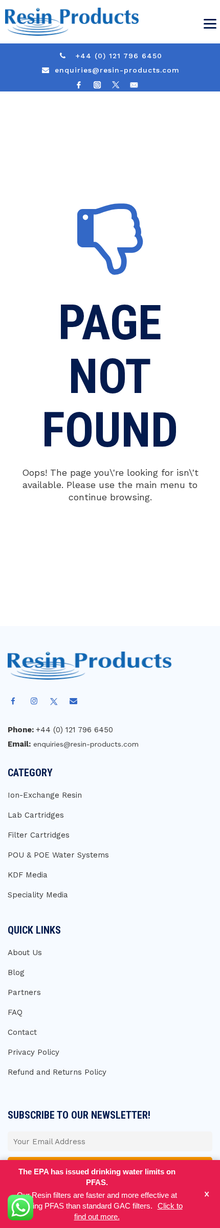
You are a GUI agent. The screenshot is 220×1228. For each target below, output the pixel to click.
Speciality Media (38, 894)
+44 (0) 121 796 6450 (118, 56)
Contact (22, 1032)
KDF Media (28, 874)
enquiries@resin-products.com (117, 70)
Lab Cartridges (36, 815)
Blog (16, 972)
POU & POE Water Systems (58, 855)
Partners (24, 992)
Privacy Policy (33, 1052)
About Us (25, 952)
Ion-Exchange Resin (45, 795)
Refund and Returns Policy (57, 1072)
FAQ (15, 1012)
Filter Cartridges (39, 835)
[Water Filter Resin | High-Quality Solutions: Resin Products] (69, 21)
